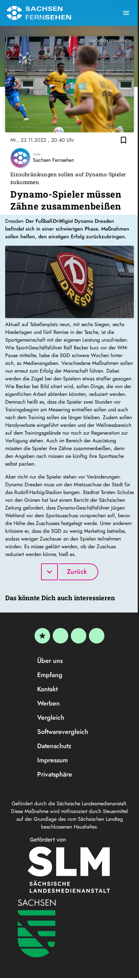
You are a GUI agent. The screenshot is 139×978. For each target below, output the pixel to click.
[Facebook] (60, 635)
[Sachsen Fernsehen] (39, 13)
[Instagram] (78, 635)
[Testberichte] (42, 635)
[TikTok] (96, 635)
